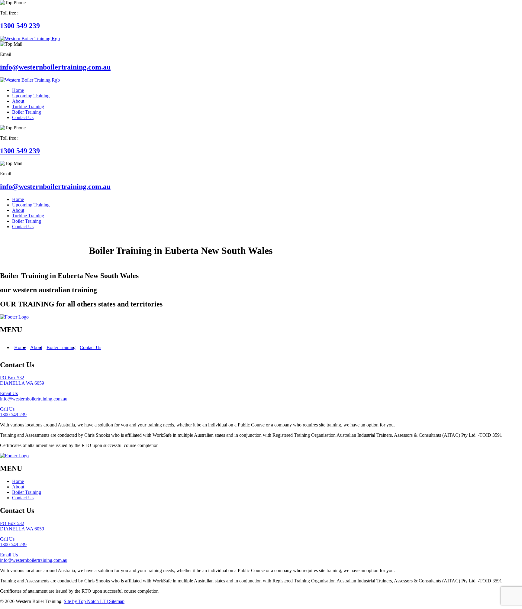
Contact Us (90, 347)
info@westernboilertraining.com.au (55, 67)
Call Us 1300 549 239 (13, 412)
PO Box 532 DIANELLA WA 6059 (22, 380)
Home (20, 347)
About (36, 347)
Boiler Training (61, 347)
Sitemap (116, 601)
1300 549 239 (20, 26)
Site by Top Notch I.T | (86, 601)
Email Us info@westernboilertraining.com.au (33, 396)
